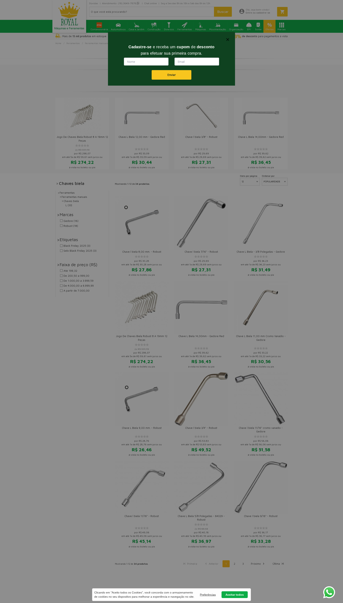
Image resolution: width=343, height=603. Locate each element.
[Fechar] (227, 39)
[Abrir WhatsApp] (329, 592)
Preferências (208, 594)
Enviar (171, 75)
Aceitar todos (234, 594)
